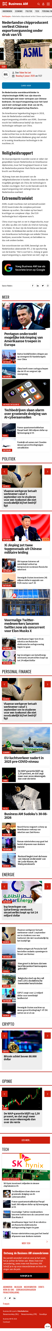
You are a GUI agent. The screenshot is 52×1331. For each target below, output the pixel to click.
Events (41, 1286)
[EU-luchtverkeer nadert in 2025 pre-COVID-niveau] (26, 728)
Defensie (6, 328)
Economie (18, 11)
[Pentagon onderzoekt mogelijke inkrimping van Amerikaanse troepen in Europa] (26, 304)
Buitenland (7, 362)
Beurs (5, 435)
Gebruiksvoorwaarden (26, 1289)
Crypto (5, 1051)
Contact (6, 1322)
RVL (6, 74)
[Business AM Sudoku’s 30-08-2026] (26, 784)
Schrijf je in (26, 1275)
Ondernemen (7, 11)
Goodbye (43, 1314)
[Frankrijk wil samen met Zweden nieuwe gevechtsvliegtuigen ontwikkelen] (9, 439)
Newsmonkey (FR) (29, 1314)
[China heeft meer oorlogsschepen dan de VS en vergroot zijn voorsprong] (9, 366)
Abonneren (7, 1286)
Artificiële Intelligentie (11, 404)
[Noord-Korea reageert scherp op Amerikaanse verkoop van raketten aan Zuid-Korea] (9, 824)
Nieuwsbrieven (30, 1286)
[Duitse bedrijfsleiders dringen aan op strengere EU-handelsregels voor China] (9, 351)
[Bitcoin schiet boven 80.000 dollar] (22, 1032)
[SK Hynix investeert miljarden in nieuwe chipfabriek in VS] (26, 1155)
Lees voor (26, 85)
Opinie (5, 780)
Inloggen (18, 1286)
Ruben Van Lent (25, 72)
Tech (37, 11)
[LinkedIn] (14, 1297)
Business (6, 866)
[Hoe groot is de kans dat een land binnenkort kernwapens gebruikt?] (9, 961)
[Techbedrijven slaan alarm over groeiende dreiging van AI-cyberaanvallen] (26, 380)
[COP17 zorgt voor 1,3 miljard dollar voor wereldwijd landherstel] (9, 990)
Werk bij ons (8, 1289)
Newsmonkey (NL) (11, 1314)
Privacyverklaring (11, 1292)
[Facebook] (5, 1297)
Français (6, 1303)
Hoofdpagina (6, 16)
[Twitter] (10, 1297)
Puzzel (5, 808)
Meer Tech (35, 1242)
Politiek (29, 11)
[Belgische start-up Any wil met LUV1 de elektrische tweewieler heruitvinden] (9, 975)
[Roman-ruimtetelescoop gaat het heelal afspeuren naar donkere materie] (9, 839)
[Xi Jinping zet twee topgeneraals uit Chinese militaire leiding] (26, 515)
